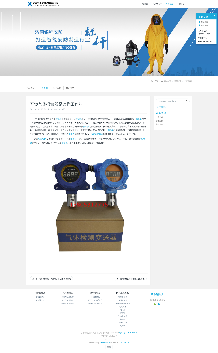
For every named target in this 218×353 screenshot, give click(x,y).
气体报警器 (40, 292)
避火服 (122, 310)
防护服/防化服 (122, 292)
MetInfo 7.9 (105, 342)
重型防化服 (122, 297)
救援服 (122, 319)
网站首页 (145, 4)
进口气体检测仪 (67, 303)
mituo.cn (125, 342)
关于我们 (182, 4)
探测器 (79, 119)
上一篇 (51, 278)
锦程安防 (42, 139)
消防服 (122, 313)
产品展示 (156, 4)
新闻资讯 (169, 4)
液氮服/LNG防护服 (122, 303)
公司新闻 (188, 81)
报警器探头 (40, 297)
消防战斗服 (122, 322)
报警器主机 (40, 300)
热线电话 (157, 294)
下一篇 (131, 278)
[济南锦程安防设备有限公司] (51, 4)
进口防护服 (122, 316)
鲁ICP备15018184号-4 (128, 333)
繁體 (109, 347)
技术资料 (70, 88)
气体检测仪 (68, 292)
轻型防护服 (122, 300)
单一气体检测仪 (67, 300)
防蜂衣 (122, 325)
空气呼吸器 (95, 292)
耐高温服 (122, 306)
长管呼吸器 (95, 297)
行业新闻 (57, 88)
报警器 (58, 119)
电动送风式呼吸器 (95, 303)
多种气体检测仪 (67, 297)
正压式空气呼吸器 (95, 300)
